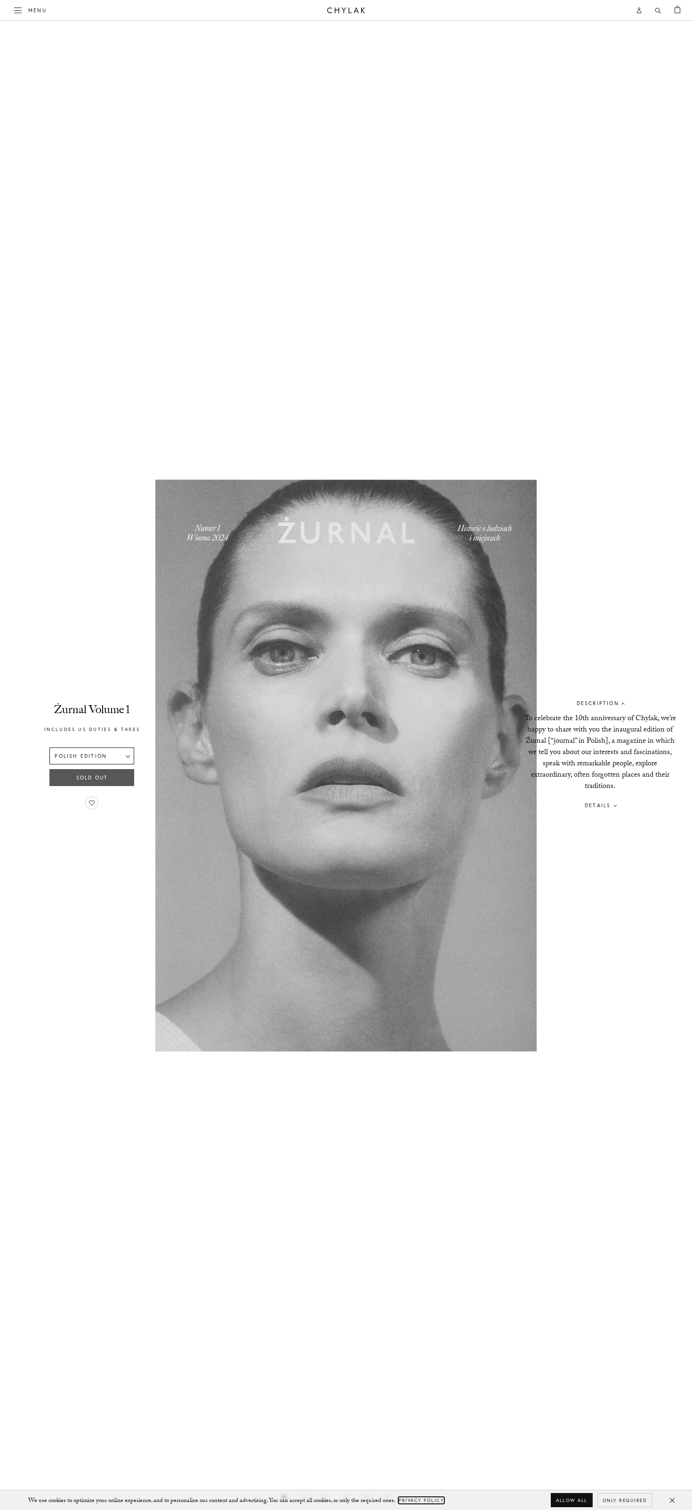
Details (598, 805)
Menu (37, 10)
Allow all (571, 1500)
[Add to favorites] (91, 803)
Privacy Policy (421, 1500)
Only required (625, 1500)
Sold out (92, 777)
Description (598, 703)
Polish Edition (81, 756)
